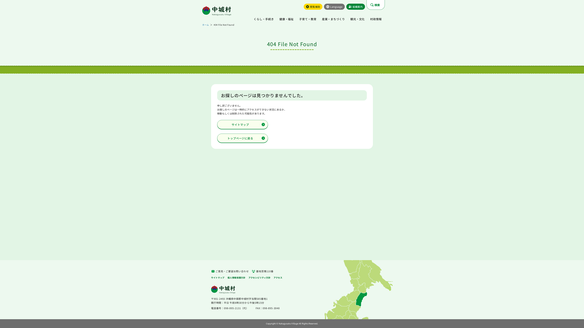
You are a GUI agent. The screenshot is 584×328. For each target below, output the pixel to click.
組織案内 (358, 7)
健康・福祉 (286, 19)
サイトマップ (240, 124)
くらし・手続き (264, 19)
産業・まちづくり (333, 19)
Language (336, 7)
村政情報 (376, 19)
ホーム (205, 24)
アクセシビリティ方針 (260, 277)
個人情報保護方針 (236, 277)
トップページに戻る (240, 138)
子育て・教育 (307, 19)
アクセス (278, 277)
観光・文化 (357, 19)
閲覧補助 (315, 7)
